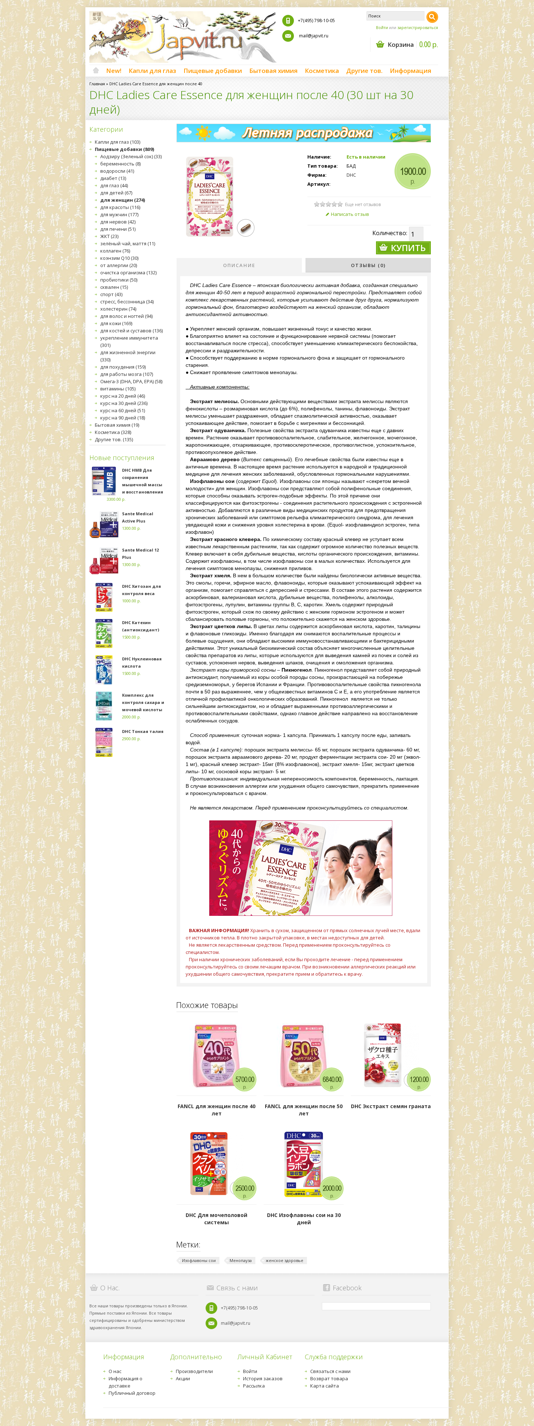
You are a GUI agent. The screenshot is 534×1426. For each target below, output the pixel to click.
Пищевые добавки (212, 70)
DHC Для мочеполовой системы (216, 1219)
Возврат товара (329, 1378)
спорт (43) (111, 294)
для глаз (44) (114, 185)
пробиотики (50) (118, 279)
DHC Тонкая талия (142, 731)
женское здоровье (284, 1260)
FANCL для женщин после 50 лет (304, 1110)
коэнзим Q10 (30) (119, 258)
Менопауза (241, 1260)
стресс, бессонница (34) (127, 301)
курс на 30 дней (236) (123, 403)
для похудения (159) (123, 367)
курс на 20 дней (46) (122, 396)
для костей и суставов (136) (131, 330)
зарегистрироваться (417, 27)
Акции (183, 1378)
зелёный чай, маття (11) (127, 243)
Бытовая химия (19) (117, 425)
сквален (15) (114, 287)
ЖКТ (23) (109, 236)
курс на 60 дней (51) (122, 410)
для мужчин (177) (119, 214)
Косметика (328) (113, 432)
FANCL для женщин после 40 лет (216, 1110)
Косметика (322, 70)
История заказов (263, 1378)
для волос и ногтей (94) (126, 316)
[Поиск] (432, 17)
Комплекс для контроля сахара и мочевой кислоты (143, 702)
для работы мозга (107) (126, 374)
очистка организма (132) (128, 272)
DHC (351, 175)
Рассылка (254, 1385)
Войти (382, 27)
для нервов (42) (117, 221)
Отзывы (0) (368, 265)
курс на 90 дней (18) (122, 417)
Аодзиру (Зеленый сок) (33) (131, 156)
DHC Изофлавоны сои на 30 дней (304, 1219)
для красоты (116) (120, 207)
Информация (410, 70)
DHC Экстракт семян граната (391, 1106)
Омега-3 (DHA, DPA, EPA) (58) (131, 381)
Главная (97, 83)
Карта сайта (324, 1385)
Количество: (389, 233)
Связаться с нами (330, 1371)
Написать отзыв (350, 214)
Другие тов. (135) (114, 439)
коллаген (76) (115, 250)
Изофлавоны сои (199, 1260)
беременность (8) (120, 163)
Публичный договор (132, 1393)
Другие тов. (364, 70)
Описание (239, 265)
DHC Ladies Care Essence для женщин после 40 (155, 83)
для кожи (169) (116, 323)
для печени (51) (117, 229)
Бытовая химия (273, 70)
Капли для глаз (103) (117, 142)
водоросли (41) (117, 171)
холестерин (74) (118, 309)
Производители (194, 1371)
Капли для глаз (152, 70)
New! (113, 70)
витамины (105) (117, 388)
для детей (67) (116, 192)
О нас (115, 1371)
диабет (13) (113, 178)
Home (95, 71)
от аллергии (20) (118, 265)
